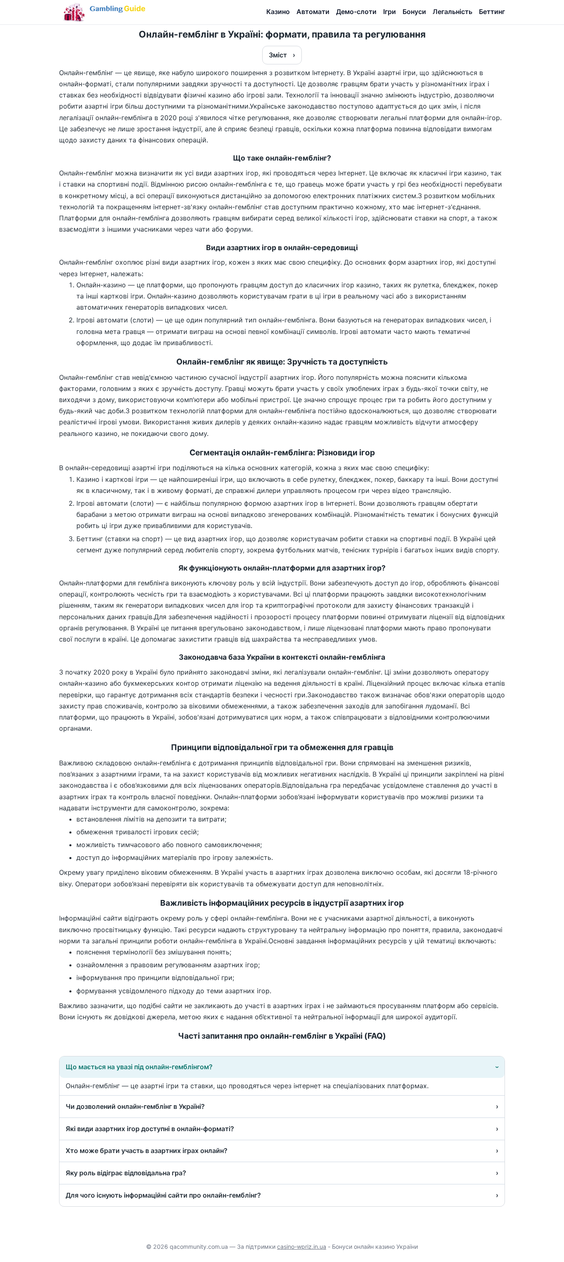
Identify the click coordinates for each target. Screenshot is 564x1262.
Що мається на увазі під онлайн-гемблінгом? (139, 1067)
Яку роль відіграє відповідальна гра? (126, 1173)
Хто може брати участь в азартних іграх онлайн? (146, 1150)
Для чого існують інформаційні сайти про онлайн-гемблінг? (163, 1195)
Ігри (389, 11)
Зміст (278, 55)
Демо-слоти (356, 11)
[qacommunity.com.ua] (105, 12)
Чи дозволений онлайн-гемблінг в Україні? (135, 1106)
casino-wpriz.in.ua (301, 1246)
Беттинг (492, 11)
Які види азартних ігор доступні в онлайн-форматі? (150, 1129)
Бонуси (414, 11)
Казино (278, 11)
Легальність (452, 11)
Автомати (312, 11)
